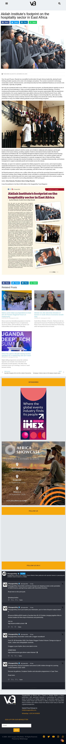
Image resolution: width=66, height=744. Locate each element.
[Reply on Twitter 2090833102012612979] (9, 600)
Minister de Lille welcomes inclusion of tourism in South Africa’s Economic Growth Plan (49, 314)
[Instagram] (58, 736)
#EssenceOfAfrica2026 (15, 615)
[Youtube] (53, 736)
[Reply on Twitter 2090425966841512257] (9, 656)
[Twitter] (49, 736)
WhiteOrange (24, 739)
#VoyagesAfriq (13, 583)
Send (16, 730)
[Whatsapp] (63, 736)
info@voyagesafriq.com (29, 710)
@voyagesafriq (24, 583)
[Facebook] (44, 736)
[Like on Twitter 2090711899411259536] (16, 627)
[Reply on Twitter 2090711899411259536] (9, 627)
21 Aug (31, 583)
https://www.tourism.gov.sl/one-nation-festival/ (22, 652)
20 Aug (31, 634)
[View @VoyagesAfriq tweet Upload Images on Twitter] (26, 623)
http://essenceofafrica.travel (16, 623)
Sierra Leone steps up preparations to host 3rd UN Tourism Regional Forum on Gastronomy (16, 314)
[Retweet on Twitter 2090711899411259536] (12, 627)
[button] (59, 3)
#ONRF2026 (12, 650)
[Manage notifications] (62, 740)
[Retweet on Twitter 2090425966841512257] (12, 656)
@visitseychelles (13, 597)
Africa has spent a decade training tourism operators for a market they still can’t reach (16, 354)
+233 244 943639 (34, 713)
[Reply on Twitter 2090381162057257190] (9, 679)
